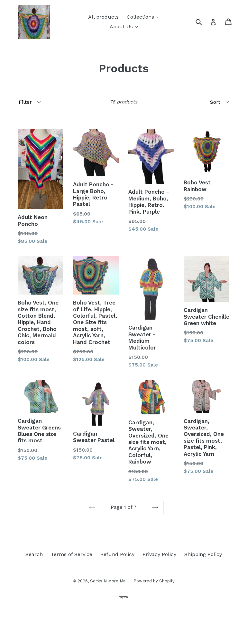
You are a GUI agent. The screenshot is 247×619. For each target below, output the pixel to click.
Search (34, 554)
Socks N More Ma (107, 581)
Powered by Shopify (154, 581)
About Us (122, 26)
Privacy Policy (159, 554)
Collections (141, 17)
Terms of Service (71, 554)
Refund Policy (117, 554)
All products (103, 17)
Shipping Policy (203, 554)
